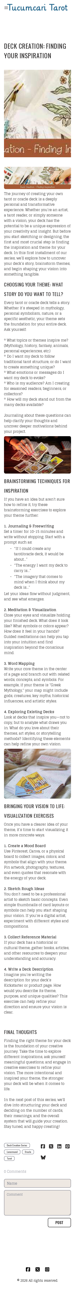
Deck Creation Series (17, 1145)
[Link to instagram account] (47, 1269)
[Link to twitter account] (37, 1269)
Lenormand (12, 1151)
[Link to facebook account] (28, 1269)
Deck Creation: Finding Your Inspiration (35, 50)
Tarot (9, 1158)
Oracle (28, 1151)
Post (59, 1222)
